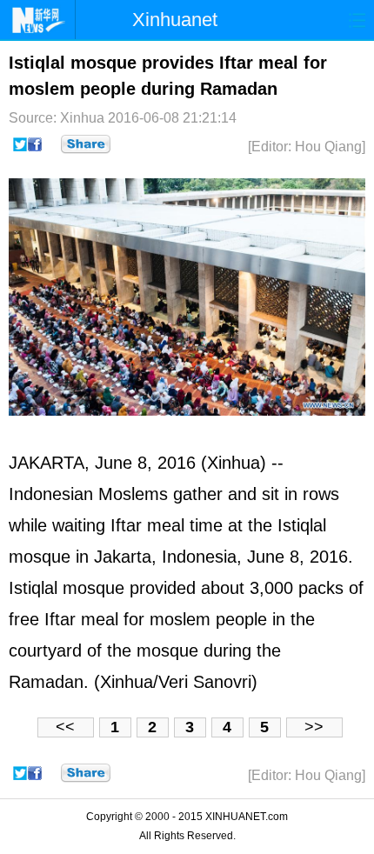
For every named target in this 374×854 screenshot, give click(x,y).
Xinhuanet (174, 19)
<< (65, 727)
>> (314, 727)
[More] (85, 144)
